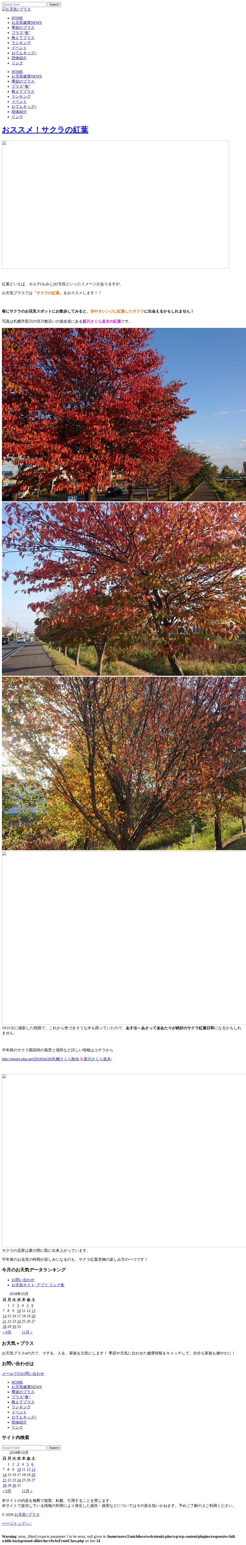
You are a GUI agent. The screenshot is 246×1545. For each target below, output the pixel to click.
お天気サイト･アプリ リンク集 (38, 1285)
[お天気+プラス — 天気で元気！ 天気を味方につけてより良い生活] (16, 9)
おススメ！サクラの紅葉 (45, 129)
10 (19, 1311)
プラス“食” (21, 33)
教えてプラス (23, 38)
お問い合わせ (23, 1280)
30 (14, 1327)
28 (4, 1327)
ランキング (21, 43)
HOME (17, 18)
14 (4, 1316)
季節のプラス (23, 28)
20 (33, 1316)
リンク (17, 63)
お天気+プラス (27, 1514)
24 (19, 1321)
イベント (19, 48)
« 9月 (7, 1332)
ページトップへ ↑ (17, 1523)
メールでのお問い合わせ (23, 1374)
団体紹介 (19, 58)
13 (33, 1311)
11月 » (27, 1332)
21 (4, 1321)
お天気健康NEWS (27, 22)
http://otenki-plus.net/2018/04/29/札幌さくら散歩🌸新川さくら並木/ (57, 1059)
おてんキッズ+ (24, 53)
